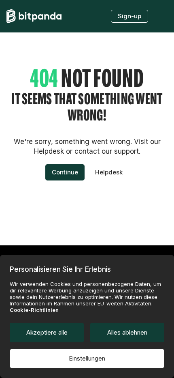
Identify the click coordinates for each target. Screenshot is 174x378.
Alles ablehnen (127, 332)
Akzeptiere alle (47, 332)
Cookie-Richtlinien (34, 310)
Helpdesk (109, 172)
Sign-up (129, 16)
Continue (65, 172)
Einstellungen (87, 358)
